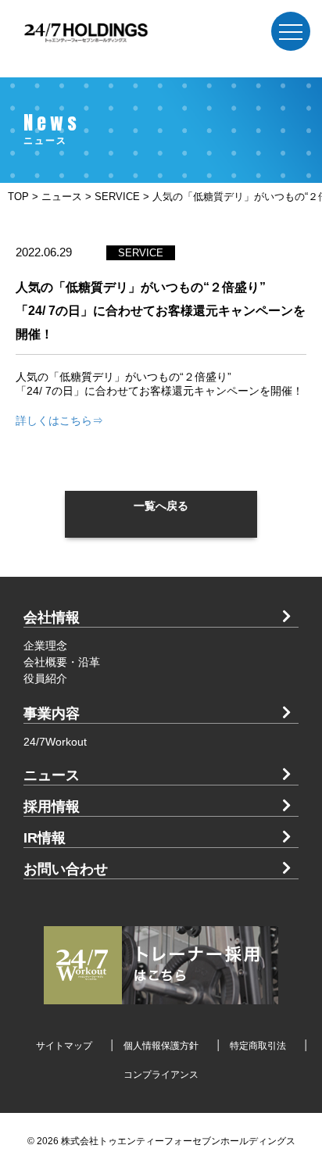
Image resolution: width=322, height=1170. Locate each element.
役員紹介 (45, 678)
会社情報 (51, 617)
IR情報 (44, 838)
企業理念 (45, 645)
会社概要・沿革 (61, 662)
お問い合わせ (65, 869)
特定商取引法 (258, 1045)
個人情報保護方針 (161, 1045)
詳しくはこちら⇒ (59, 420)
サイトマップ (64, 1045)
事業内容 (51, 713)
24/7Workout (55, 741)
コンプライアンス (161, 1074)
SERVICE (140, 253)
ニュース (51, 775)
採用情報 (51, 806)
